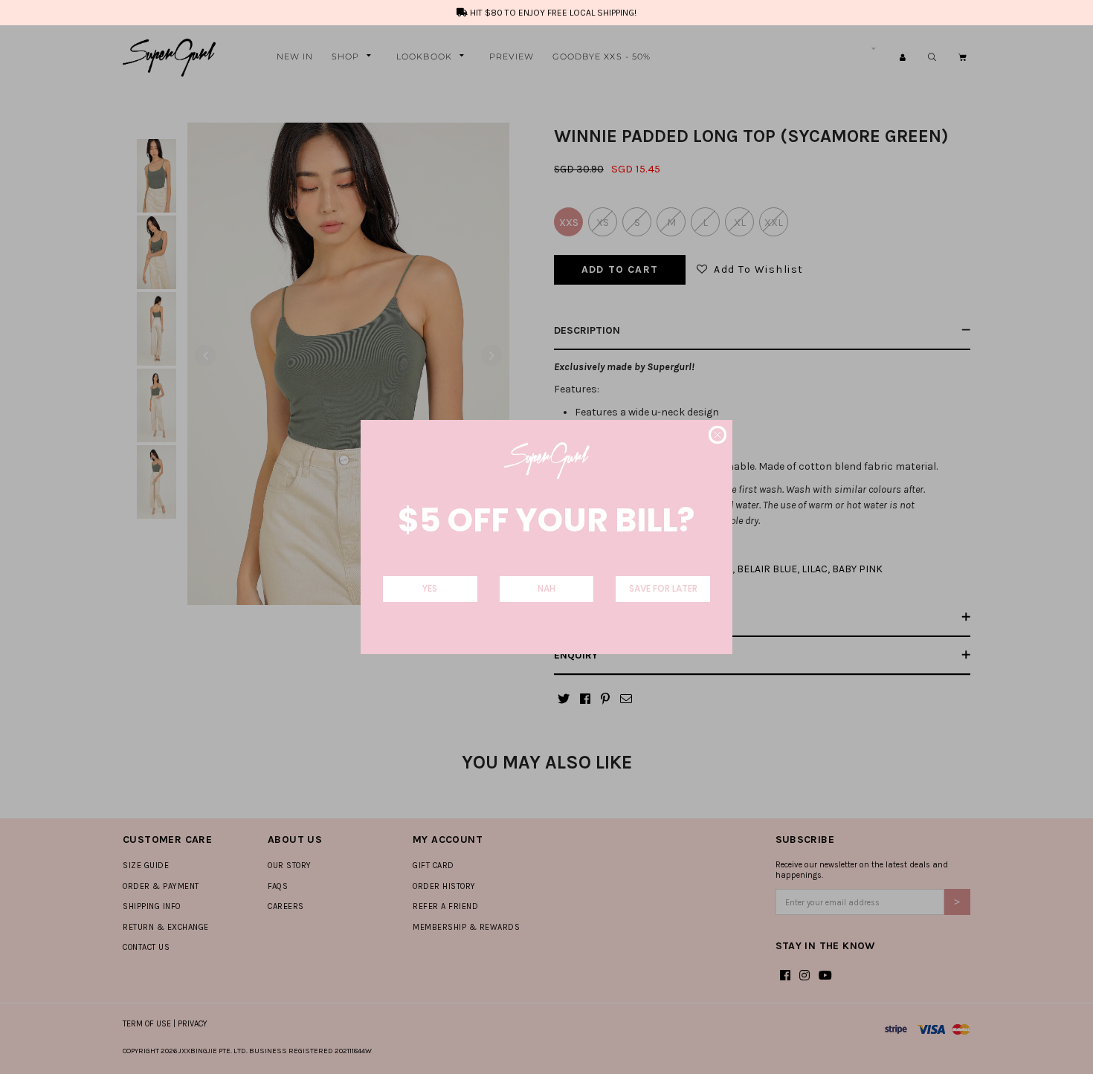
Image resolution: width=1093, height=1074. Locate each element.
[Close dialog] (717, 434)
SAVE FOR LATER (663, 588)
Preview (512, 56)
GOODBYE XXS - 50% (601, 56)
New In (295, 56)
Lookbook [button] (424, 56)
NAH (546, 588)
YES (429, 588)
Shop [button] (345, 56)
